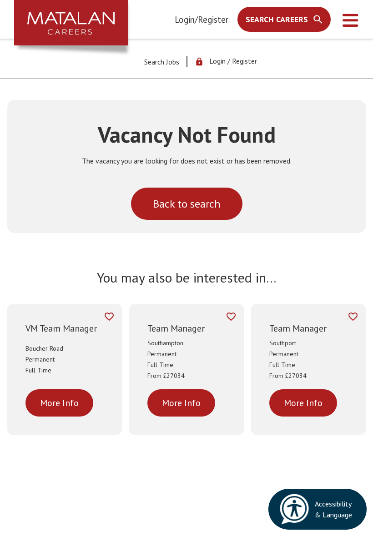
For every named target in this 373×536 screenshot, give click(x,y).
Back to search (187, 204)
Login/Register (201, 19)
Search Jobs (161, 61)
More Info (59, 403)
